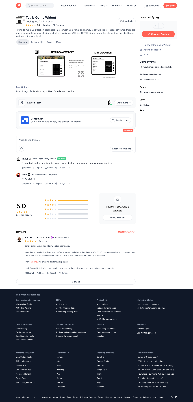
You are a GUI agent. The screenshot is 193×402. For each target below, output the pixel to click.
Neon (24, 174)
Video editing (21, 328)
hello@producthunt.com (153, 397)
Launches (88, 5)
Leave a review (117, 217)
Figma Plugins (22, 378)
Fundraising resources (106, 332)
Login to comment (121, 148)
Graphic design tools (25, 336)
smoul (24, 158)
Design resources (23, 332)
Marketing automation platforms (151, 308)
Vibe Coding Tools (24, 304)
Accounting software (105, 328)
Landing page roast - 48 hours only (153, 382)
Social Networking (64, 328)
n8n (58, 361)
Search (100, 315)
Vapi (58, 374)
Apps (55, 397)
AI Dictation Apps (23, 361)
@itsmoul (34, 262)
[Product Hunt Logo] (18, 5)
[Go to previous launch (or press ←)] (155, 25)
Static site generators (25, 382)
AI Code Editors (22, 311)
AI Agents (141, 324)
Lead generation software (148, 304)
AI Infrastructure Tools (65, 308)
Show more (122, 102)
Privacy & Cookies (88, 397)
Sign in (171, 5)
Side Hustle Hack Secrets (37, 237)
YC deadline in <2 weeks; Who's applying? (156, 365)
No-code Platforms (24, 374)
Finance (100, 324)
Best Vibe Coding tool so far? (150, 378)
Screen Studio (103, 361)
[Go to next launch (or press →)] (161, 25)
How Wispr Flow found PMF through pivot (156, 374)
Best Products (68, 5)
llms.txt (127, 397)
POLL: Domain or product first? (151, 361)
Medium (146, 105)
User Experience (56, 91)
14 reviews (43, 241)
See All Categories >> (147, 333)
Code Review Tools (24, 369)
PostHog (60, 369)
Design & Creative (24, 324)
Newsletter (46, 397)
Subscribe (154, 5)
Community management (67, 336)
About (62, 397)
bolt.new (101, 365)
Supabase (61, 386)
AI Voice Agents (143, 328)
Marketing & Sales (145, 300)
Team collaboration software (109, 311)
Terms (75, 397)
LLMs (58, 300)
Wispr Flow (102, 369)
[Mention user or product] (21, 149)
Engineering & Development (28, 300)
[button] (58, 42)
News (102, 5)
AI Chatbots (61, 304)
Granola (60, 378)
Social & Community (65, 324)
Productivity (39, 91)
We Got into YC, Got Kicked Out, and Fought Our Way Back (157, 369)
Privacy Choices (105, 397)
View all (76, 281)
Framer (100, 374)
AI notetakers (102, 304)
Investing (101, 336)
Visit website (126, 21)
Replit (99, 378)
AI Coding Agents (23, 308)
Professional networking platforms (71, 332)
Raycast (60, 382)
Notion (71, 91)
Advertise (131, 5)
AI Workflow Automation (107, 319)
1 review (46, 25)
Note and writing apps (106, 308)
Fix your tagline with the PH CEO (152, 386)
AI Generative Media (24, 340)
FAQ (69, 397)
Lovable (60, 357)
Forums (116, 5)
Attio (58, 365)
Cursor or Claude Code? (148, 357)
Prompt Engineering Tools (67, 311)
